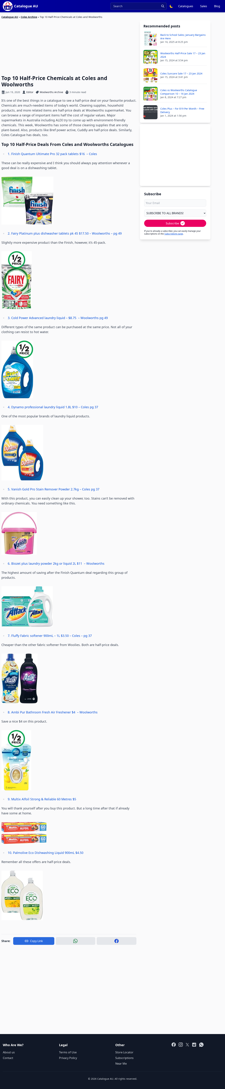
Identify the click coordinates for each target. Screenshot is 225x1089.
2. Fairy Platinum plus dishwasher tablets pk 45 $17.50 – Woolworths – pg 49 (65, 233)
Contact (8, 1058)
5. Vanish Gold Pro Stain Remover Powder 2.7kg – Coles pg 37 (54, 489)
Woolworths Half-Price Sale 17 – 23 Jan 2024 (182, 55)
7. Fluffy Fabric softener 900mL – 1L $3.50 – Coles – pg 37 (50, 636)
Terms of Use (68, 1052)
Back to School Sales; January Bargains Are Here (183, 36)
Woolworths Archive (51, 92)
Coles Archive (29, 17)
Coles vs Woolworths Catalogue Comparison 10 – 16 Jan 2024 (178, 91)
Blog (217, 6)
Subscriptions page (173, 233)
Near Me (121, 1063)
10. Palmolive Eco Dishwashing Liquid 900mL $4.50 (46, 853)
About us (9, 1052)
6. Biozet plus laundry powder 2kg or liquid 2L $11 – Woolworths (56, 563)
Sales (203, 6)
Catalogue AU (9, 17)
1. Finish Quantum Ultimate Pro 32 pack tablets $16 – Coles (52, 154)
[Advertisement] (68, 44)
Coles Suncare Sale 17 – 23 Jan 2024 (181, 73)
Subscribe (172, 223)
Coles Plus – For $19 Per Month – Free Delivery (182, 110)
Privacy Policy (68, 1058)
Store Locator (124, 1052)
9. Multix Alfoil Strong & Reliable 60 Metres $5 (43, 799)
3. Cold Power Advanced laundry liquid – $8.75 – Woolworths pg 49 (58, 318)
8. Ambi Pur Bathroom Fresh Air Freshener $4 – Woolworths (53, 712)
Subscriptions (124, 1058)
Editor (29, 92)
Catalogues (185, 6)
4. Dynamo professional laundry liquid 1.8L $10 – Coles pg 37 (53, 407)
